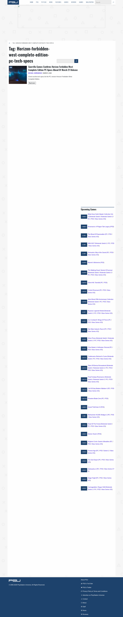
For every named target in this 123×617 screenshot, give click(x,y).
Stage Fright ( (92, 478)
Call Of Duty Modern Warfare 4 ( (98, 388)
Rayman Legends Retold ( (96, 311)
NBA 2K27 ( (91, 243)
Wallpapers (90, 2)
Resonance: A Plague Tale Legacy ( (99, 226)
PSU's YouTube (87, 583)
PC (89, 219)
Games (81, 2)
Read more (32, 83)
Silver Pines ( (92, 338)
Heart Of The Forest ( (94, 424)
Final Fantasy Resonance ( (96, 377)
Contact (85, 599)
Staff (84, 606)
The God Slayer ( (93, 460)
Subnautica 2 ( (92, 469)
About (84, 603)
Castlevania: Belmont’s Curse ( (98, 356)
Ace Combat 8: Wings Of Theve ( (98, 320)
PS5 (37, 2)
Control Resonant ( (94, 290)
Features (58, 2)
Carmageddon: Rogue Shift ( (97, 487)
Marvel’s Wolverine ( (94, 262)
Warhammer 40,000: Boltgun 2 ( (98, 415)
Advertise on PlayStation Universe (93, 595)
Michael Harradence (35, 73)
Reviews (73, 2)
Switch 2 (106, 450)
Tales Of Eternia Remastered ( (97, 365)
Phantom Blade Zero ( (95, 398)
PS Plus (43, 2)
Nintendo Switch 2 (107, 216)
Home (31, 2)
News (50, 2)
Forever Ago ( (92, 450)
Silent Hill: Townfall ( (94, 282)
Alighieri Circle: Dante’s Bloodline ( (99, 441)
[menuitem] (31, 2)
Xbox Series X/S (100, 219)
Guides (66, 2)
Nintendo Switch (95, 216)
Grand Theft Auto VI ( (94, 407)
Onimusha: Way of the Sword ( (97, 252)
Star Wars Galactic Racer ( (96, 329)
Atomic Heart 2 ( (93, 434)
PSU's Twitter (86, 587)
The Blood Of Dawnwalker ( (97, 234)
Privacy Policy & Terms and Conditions (94, 591)
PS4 (110, 368)
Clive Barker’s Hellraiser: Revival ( (99, 347)
